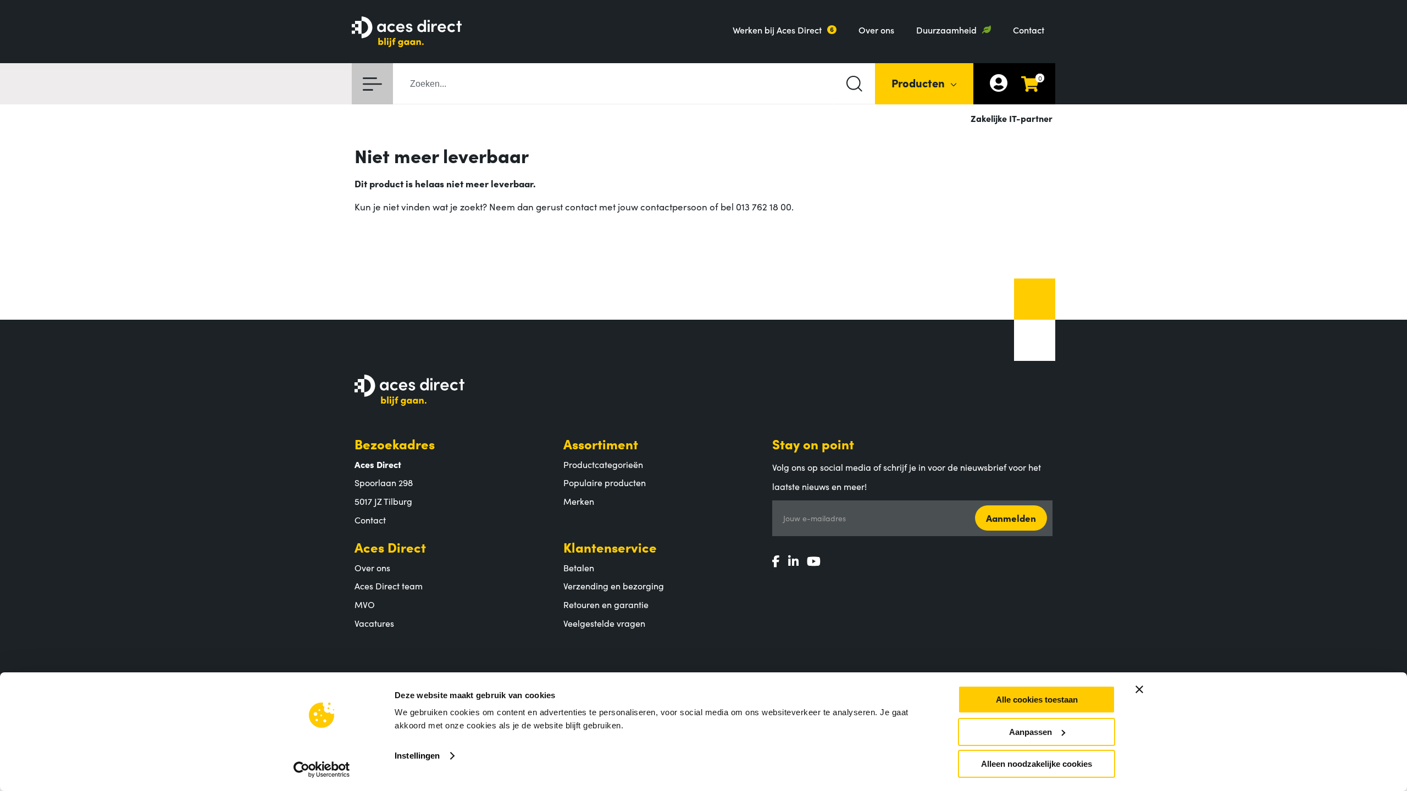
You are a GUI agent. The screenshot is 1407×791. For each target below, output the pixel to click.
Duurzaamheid (946, 30)
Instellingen (417, 755)
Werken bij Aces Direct (777, 30)
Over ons (876, 30)
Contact (1028, 30)
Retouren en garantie (606, 604)
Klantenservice (610, 547)
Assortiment (600, 444)
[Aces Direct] (407, 32)
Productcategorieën (603, 464)
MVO (364, 604)
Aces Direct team (388, 586)
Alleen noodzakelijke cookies (1036, 763)
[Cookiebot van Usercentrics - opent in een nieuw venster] (322, 769)
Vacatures (374, 623)
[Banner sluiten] (1139, 689)
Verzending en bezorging (613, 586)
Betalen (578, 567)
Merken (578, 501)
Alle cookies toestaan (1037, 699)
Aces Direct (390, 547)
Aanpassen (1030, 732)
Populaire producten (604, 482)
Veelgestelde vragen (604, 623)
